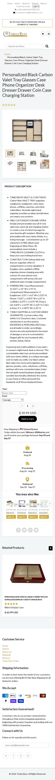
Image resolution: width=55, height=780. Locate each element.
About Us (26, 3)
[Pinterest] (21, 756)
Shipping (35, 3)
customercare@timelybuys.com (29, 12)
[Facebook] (13, 756)
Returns (43, 3)
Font (4, 396)
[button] (11, 603)
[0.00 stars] (9, 105)
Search (17, 3)
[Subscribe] (49, 745)
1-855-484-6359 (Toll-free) (28, 9)
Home (10, 3)
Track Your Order (23, 6)
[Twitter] (6, 756)
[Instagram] (28, 756)
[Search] (46, 46)
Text (4, 389)
